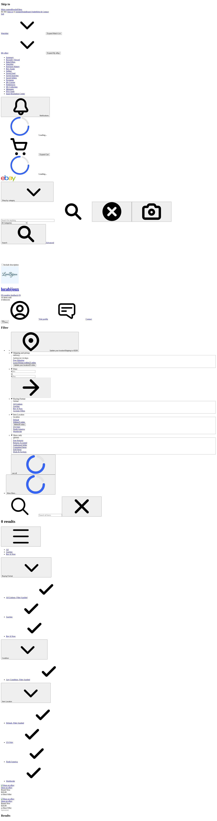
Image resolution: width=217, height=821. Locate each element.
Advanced (50, 243)
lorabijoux (10, 289)
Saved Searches (12, 76)
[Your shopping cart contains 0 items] (20, 154)
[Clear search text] (82, 507)
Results (14, 9)
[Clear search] (112, 212)
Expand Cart (44, 155)
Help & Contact (42, 12)
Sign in (10, 12)
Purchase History (13, 66)
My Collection (11, 87)
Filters (19, 9)
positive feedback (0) (11, 295)
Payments (10, 80)
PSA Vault (10, 91)
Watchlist (9, 64)
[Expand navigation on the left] (21, 537)
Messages (10, 89)
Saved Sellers (11, 78)
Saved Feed (10, 73)
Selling (9, 71)
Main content (6, 9)
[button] (23, 234)
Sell (2, 14)
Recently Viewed (13, 60)
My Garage (10, 82)
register (18, 12)
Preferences (10, 85)
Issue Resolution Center (15, 94)
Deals (23, 12)
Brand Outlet (31, 12)
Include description (11, 265)
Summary (10, 57)
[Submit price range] (31, 388)
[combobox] (27, 220)
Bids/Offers (10, 62)
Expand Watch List (54, 33)
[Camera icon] (151, 212)
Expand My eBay (53, 53)
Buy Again (10, 69)
